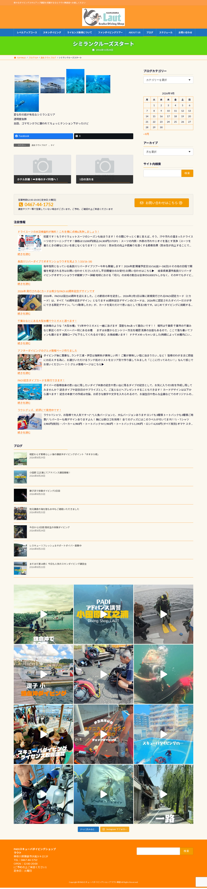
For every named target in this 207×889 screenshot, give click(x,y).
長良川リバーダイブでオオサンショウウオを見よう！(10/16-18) (55, 261)
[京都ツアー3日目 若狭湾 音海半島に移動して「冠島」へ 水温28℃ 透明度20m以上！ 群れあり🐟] (103, 794)
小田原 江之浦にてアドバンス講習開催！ (50, 472)
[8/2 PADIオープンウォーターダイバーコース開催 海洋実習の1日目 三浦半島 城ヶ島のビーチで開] (43, 734)
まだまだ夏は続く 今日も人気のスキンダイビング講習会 (58, 563)
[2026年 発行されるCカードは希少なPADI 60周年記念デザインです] (30, 303)
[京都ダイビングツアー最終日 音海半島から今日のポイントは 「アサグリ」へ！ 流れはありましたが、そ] (43, 794)
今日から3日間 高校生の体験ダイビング (49, 527)
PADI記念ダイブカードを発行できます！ (41, 380)
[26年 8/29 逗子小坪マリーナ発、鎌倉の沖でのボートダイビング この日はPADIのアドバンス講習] (43, 614)
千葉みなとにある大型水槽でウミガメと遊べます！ (47, 320)
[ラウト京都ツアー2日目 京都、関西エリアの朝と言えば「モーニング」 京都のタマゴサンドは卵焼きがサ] (163, 794)
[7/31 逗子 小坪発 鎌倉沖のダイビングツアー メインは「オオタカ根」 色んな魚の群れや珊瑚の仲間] (163, 674)
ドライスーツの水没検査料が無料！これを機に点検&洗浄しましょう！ (59, 231)
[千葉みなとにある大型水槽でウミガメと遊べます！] (30, 332)
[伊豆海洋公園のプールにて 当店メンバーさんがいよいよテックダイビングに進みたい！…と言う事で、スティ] (103, 734)
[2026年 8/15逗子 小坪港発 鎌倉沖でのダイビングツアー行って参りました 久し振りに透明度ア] (43, 674)
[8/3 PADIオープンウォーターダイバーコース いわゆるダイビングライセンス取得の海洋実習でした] (103, 674)
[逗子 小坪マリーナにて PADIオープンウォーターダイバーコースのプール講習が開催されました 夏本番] (163, 734)
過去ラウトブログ (39, 145)
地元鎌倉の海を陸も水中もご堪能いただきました (54, 509)
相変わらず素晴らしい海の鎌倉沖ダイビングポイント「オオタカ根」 (64, 454)
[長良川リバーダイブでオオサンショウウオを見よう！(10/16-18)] (30, 273)
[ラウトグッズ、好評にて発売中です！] (30, 421)
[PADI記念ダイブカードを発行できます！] (30, 392)
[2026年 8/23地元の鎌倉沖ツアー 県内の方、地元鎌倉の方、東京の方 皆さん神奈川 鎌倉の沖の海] (163, 614)
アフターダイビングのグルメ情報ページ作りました (47, 350)
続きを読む (24, 254)
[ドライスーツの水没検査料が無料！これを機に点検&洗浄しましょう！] (30, 243)
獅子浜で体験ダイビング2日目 (44, 490)
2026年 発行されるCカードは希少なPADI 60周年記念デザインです (56, 291)
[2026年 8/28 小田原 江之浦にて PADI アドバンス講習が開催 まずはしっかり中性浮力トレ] (103, 614)
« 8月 (146, 133)
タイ (52, 145)
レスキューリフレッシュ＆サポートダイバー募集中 (55, 545)
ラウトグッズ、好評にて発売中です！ (40, 410)
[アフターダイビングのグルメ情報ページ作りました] (30, 362)
